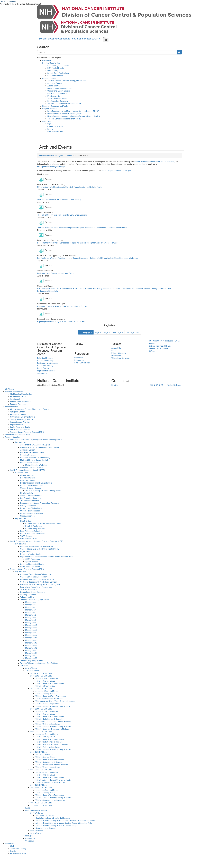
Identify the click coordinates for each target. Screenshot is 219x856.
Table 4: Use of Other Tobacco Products (51, 744)
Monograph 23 (31, 658)
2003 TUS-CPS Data (38, 752)
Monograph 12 (31, 630)
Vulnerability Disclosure (120, 358)
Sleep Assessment (27, 516)
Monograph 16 (31, 640)
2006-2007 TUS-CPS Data (41, 731)
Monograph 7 (30, 617)
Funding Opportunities (51, 63)
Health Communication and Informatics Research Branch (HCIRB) (73, 116)
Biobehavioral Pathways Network (33, 452)
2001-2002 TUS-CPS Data (41, 769)
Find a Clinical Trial (82, 362)
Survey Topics (31, 668)
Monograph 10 (31, 625)
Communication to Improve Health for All (36, 546)
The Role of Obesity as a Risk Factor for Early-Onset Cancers (62, 215)
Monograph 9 (30, 622)
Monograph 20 (31, 650)
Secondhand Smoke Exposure (32, 592)
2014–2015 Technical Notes (46, 691)
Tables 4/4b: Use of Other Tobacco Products (53, 721)
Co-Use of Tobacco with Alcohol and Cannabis (38, 582)
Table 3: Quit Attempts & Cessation (49, 698)
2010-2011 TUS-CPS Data (41, 708)
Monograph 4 (30, 609)
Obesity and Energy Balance (58, 90)
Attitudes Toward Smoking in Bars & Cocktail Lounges (56, 825)
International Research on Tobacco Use (36, 587)
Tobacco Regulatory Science (31, 660)
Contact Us (78, 357)
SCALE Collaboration (28, 589)
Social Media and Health (57, 98)
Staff (49, 124)
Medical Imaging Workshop (36, 465)
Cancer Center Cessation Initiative (34, 576)
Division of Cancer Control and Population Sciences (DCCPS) (70, 38)
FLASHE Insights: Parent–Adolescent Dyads (43, 523)
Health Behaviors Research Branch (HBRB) (64, 113)
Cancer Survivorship (45, 360)
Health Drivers (43, 368)
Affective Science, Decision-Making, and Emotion (66, 80)
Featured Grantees (55, 75)
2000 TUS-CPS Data (38, 785)
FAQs (27, 807)
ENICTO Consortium (28, 538)
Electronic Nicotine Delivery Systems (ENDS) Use (40, 584)
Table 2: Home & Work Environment (49, 683)
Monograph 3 (30, 607)
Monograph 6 (30, 615)
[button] (104, 37)
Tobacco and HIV (27, 597)
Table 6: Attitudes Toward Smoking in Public (53, 706)
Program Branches (49, 108)
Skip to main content (8, 1)
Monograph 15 (31, 637)
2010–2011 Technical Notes (46, 711)
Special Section (31, 561)
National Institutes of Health (160, 346)
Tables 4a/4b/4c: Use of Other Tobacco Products (55, 701)
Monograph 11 (31, 627)
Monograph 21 (31, 653)
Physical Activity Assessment (31, 513)
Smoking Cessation (28, 594)
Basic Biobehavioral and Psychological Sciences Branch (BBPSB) (73, 111)
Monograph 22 (31, 655)
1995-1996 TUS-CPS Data (41, 802)
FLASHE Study (26, 521)
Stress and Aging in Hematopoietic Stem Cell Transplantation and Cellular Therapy (70, 187)
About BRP (46, 121)
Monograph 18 (31, 645)
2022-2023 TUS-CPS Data (41, 673)
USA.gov (152, 351)
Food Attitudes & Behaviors (31, 531)
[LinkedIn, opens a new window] (74, 348)
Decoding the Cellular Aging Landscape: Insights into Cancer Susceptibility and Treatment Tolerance (77, 242)
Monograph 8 (30, 620)
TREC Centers (26, 536)
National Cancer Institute (158, 348)
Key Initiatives (20, 442)
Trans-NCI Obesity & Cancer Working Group (43, 490)
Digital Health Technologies (31, 508)
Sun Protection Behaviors (57, 101)
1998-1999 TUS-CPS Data (41, 787)
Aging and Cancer (54, 83)
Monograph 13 (31, 632)
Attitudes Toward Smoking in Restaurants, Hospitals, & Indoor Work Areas (65, 820)
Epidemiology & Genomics (47, 363)
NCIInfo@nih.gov (174, 385)
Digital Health (25, 551)
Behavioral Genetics (28, 477)
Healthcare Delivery (45, 365)
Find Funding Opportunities (58, 65)
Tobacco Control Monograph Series (34, 599)
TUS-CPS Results (32, 670)
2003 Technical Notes (44, 754)
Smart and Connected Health (32, 564)
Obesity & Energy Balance (30, 488)
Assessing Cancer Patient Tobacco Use (36, 574)
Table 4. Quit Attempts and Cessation (50, 800)
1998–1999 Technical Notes (46, 790)
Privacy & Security (118, 353)
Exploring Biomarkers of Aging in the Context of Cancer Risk (61, 321)
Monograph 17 (31, 642)
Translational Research (29, 500)
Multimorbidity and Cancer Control (34, 460)
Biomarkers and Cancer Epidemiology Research (39, 503)
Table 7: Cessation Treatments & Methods (52, 729)
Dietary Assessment (28, 505)
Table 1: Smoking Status (45, 681)
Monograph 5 (30, 612)
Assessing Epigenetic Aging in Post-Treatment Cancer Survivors (62, 306)
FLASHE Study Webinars (35, 528)
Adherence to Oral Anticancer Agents (35, 444)
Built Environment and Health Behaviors (36, 483)
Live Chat (115, 385)
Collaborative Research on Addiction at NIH (37, 579)
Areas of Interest (49, 78)
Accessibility (116, 348)
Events (50, 129)
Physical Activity (53, 96)
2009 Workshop (36, 830)
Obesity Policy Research (30, 510)
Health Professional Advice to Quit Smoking (52, 818)
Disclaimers (116, 355)
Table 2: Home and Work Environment (50, 696)
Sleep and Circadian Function (32, 467)
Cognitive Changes (27, 455)
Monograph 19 (31, 648)
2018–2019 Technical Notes (46, 678)
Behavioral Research (45, 358)
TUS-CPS (24, 665)
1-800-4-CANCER (156, 385)
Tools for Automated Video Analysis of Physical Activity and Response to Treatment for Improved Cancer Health (82, 227)
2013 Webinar (36, 833)
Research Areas (21, 472)
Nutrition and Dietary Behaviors (59, 88)
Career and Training (55, 126)
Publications (79, 360)
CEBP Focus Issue (32, 559)
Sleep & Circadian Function (31, 495)
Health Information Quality (30, 554)
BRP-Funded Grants (55, 68)
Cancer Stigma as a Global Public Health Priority (39, 549)
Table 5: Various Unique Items (47, 703)
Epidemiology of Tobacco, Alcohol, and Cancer (56, 273)
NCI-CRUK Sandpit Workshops (32, 533)
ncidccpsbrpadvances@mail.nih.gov (51, 166)
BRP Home (46, 60)
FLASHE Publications (33, 526)
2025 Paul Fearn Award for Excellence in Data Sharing (59, 199)
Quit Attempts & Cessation (46, 828)
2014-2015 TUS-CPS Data (41, 688)
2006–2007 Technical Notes (46, 734)
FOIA (113, 350)
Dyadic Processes (27, 480)
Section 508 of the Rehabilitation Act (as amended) (154, 161)
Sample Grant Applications (58, 73)
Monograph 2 (30, 604)
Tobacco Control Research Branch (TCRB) (64, 103)
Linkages (29, 835)
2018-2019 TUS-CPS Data (41, 675)
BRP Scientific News (55, 131)
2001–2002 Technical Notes (46, 772)
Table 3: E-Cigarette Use (45, 686)
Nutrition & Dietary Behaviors (31, 485)
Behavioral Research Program (51, 155)
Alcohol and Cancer (55, 85)
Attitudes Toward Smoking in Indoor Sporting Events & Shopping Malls (63, 823)
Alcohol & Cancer (27, 475)
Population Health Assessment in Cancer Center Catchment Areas (46, 556)
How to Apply (52, 70)
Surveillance (42, 373)
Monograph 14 (31, 635)
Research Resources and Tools (55, 106)
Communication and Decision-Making (35, 457)
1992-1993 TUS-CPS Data (41, 805)
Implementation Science (47, 370)
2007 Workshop (36, 813)
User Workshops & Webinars (36, 810)
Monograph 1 (30, 602)
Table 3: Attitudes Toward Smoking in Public (53, 780)
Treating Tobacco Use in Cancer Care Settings (39, 663)
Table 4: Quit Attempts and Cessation (50, 782)
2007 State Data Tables (44, 815)
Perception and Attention (57, 93)
